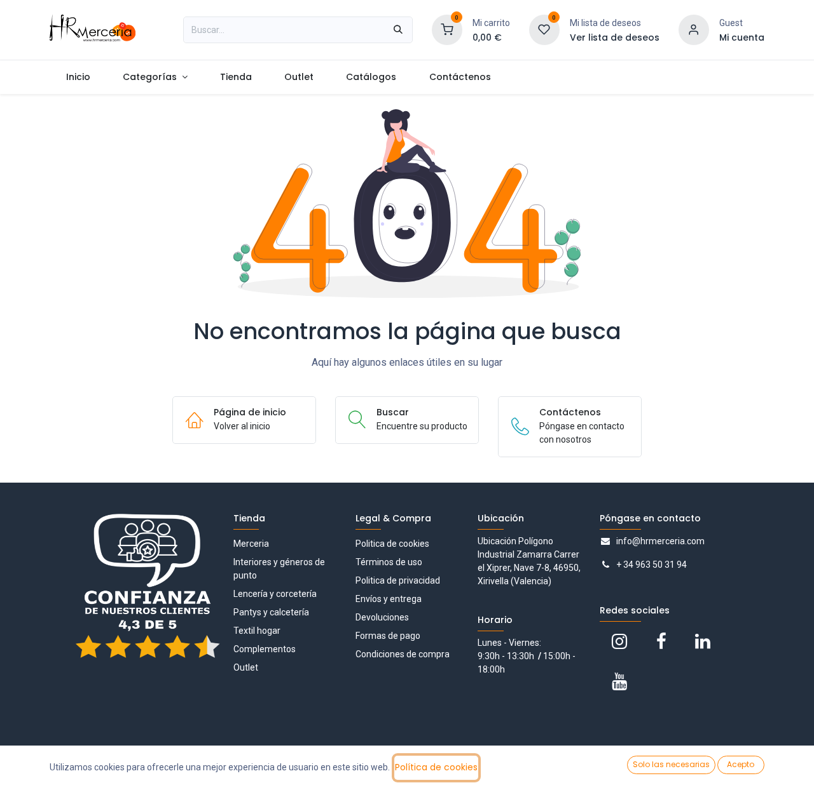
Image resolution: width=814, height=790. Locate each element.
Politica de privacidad (397, 580)
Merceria (251, 544)
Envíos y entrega (388, 599)
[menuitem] (78, 77)
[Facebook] (661, 641)
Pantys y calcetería (271, 612)
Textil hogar (256, 631)
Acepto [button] (740, 764)
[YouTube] (619, 681)
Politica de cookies (392, 544)
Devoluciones (382, 617)
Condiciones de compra (402, 654)
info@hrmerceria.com (660, 541)
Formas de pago (387, 636)
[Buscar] (398, 30)
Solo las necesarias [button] (671, 764)
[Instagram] (619, 641)
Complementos (264, 649)
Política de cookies (436, 767)
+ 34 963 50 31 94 (651, 564)
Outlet (245, 667)
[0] (447, 29)
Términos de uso (388, 562)
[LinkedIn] (703, 641)
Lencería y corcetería (275, 594)
